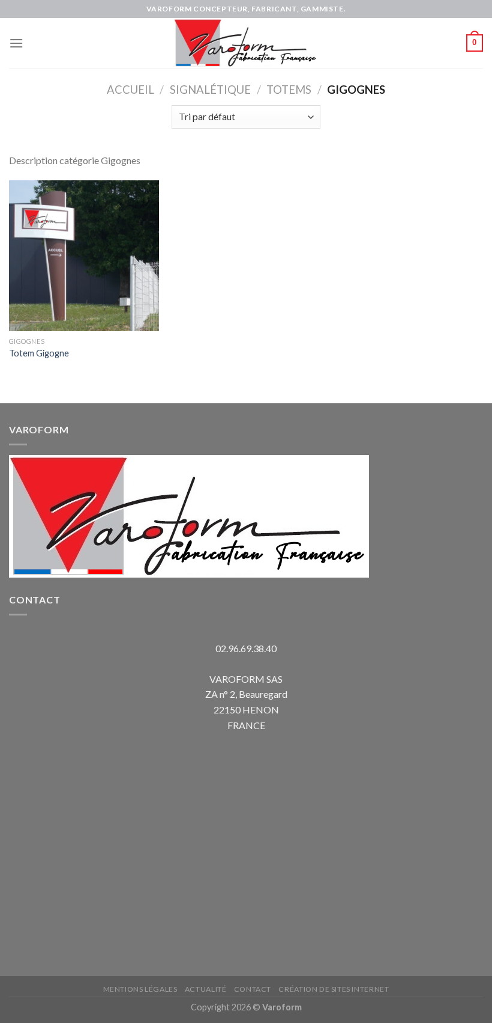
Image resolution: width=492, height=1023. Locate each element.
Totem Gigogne (39, 353)
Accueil (130, 89)
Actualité (206, 989)
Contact (252, 989)
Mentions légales (140, 989)
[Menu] (16, 43)
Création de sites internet (333, 989)
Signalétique (210, 89)
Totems (288, 89)
